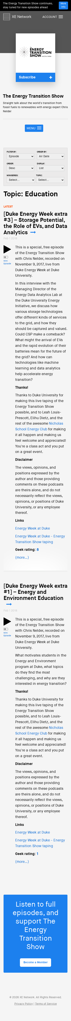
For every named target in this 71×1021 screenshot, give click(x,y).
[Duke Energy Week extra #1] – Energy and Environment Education (35, 592)
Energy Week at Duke (32, 528)
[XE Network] (17, 16)
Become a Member (35, 962)
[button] (35, 77)
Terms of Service (46, 1004)
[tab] (35, 77)
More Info (63, 5)
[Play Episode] (7, 251)
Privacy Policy (23, 1004)
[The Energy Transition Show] (35, 53)
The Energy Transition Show (33, 96)
